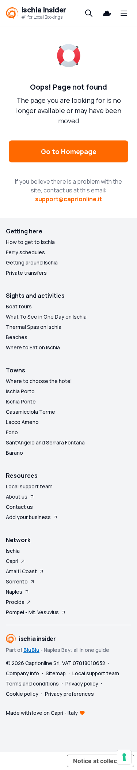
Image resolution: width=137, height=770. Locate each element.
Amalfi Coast (21, 571)
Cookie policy (22, 693)
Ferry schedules (25, 252)
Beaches (16, 337)
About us (16, 496)
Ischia (13, 550)
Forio (12, 432)
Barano (14, 452)
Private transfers (26, 272)
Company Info (22, 673)
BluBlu (31, 649)
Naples (14, 591)
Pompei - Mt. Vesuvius (32, 612)
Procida (15, 601)
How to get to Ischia (30, 241)
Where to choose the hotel (39, 381)
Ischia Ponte (21, 401)
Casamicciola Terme (30, 411)
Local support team (29, 486)
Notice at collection (100, 761)
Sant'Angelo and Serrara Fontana (45, 442)
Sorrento (17, 581)
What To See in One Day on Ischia (46, 316)
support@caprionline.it (68, 199)
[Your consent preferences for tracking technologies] (124, 757)
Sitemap (56, 673)
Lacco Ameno (22, 421)
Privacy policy (81, 683)
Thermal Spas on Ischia (33, 326)
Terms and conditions (32, 683)
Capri (12, 560)
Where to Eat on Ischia (33, 347)
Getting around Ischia (32, 262)
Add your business (28, 517)
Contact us (19, 506)
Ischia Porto (20, 391)
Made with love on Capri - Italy (42, 712)
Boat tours (19, 306)
